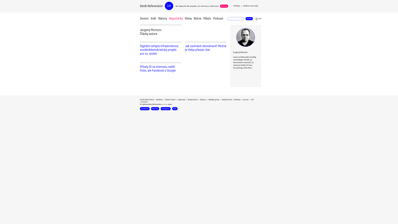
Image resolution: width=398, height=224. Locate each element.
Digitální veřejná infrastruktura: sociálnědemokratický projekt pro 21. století (159, 50)
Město (207, 18)
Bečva (197, 18)
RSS (174, 109)
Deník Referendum (151, 6)
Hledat (249, 19)
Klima (188, 18)
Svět (153, 18)
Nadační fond (227, 100)
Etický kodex (192, 100)
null (252, 100)
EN (260, 19)
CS (256, 19)
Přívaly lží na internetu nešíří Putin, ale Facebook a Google (158, 69)
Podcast (218, 18)
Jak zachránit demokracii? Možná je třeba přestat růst (205, 48)
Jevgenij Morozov (240, 52)
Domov (144, 18)
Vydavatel (181, 100)
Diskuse (203, 100)
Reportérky (176, 18)
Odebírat (250, 6)
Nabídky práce (213, 100)
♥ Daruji (224, 6)
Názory (162, 18)
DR (169, 6)
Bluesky (237, 100)
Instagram (166, 109)
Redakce (159, 100)
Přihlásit (237, 6)
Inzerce (245, 100)
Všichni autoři (170, 100)
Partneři (144, 102)
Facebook (144, 109)
